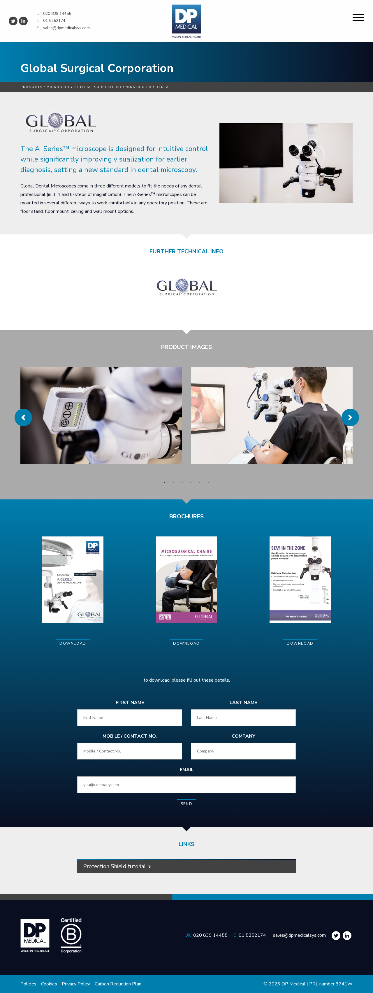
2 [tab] (173, 482)
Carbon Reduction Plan (118, 984)
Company (243, 736)
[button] (23, 417)
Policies (28, 984)
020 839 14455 (57, 13)
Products (31, 87)
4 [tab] (191, 482)
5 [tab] (200, 482)
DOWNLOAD (72, 643)
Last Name (243, 702)
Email (186, 769)
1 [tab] (165, 482)
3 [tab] (182, 482)
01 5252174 (54, 20)
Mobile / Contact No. (130, 736)
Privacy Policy (76, 984)
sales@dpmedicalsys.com (66, 28)
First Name (130, 702)
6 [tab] (208, 482)
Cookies (49, 984)
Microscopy (60, 87)
